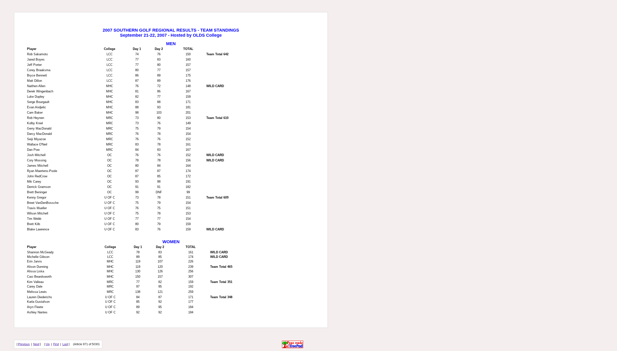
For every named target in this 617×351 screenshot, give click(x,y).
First (56, 344)
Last (65, 344)
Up (48, 344)
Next (36, 344)
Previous (24, 344)
